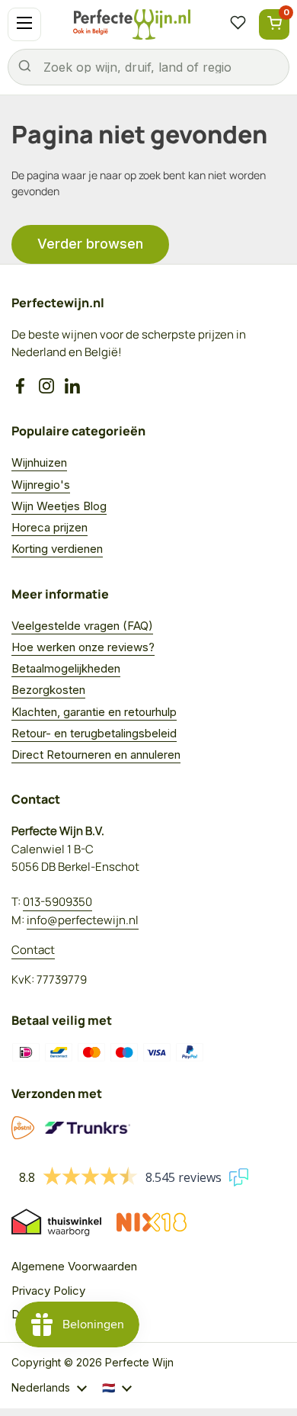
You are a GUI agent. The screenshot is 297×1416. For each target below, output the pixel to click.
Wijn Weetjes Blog (59, 506)
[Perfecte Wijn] (131, 24)
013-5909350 (57, 902)
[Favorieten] (237, 24)
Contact (33, 950)
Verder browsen (90, 244)
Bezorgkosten (48, 689)
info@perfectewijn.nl (83, 920)
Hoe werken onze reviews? (83, 647)
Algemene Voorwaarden (74, 1266)
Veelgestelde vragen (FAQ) (82, 625)
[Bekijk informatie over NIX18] (152, 1222)
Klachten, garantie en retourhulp (94, 712)
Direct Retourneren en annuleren (95, 754)
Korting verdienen (57, 548)
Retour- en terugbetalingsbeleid (94, 733)
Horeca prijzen (49, 527)
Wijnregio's (40, 484)
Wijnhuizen (39, 462)
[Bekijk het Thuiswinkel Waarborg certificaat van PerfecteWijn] (56, 1222)
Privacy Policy (48, 1290)
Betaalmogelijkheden (65, 668)
